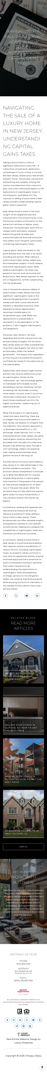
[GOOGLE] (23, 1026)
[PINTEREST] (33, 1020)
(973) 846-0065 (24, 964)
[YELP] (39, 1020)
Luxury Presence (23, 1043)
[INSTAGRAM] (13, 1020)
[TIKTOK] (17, 1026)
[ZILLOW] (30, 1026)
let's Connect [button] (23, 928)
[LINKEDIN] (20, 1020)
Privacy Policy (33, 1056)
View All (23, 847)
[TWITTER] (26, 1020)
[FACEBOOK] (7, 1020)
